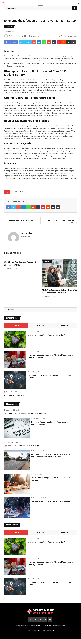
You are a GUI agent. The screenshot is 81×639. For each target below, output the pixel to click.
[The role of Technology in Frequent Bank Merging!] (17, 507)
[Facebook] (8, 207)
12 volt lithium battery (18, 192)
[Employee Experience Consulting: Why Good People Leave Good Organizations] (15, 359)
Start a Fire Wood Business (41, 626)
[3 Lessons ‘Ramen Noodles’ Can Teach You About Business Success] (17, 428)
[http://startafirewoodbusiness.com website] (23, 36)
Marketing (9, 27)
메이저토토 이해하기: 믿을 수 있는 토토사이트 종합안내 (25, 413)
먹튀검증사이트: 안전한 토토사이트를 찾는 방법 (22, 446)
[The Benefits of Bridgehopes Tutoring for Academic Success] (17, 484)
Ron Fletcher (26, 233)
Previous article (10, 218)
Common (64, 325)
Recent (16, 325)
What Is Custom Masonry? (14, 395)
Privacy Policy (31, 630)
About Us (41, 630)
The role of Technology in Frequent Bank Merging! (50, 501)
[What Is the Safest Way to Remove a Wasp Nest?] (15, 339)
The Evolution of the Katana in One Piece (20, 220)
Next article (72, 218)
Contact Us (51, 630)
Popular (40, 325)
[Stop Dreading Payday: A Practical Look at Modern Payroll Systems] (15, 380)
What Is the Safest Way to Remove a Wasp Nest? (46, 335)
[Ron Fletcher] (25, 36)
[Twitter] (13, 207)
